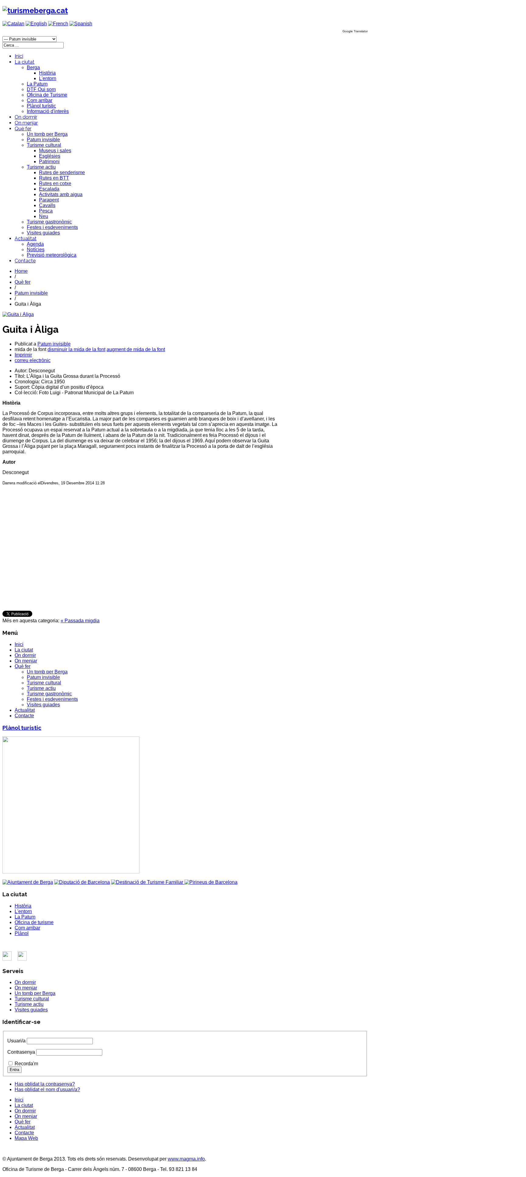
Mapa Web (26, 1138)
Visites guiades (43, 232)
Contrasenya (21, 1052)
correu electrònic (33, 360)
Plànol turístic (41, 105)
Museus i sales (55, 150)
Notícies (35, 249)
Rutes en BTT (54, 178)
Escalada (49, 188)
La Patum (37, 83)
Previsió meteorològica (51, 255)
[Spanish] (80, 23)
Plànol (22, 933)
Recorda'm (26, 1063)
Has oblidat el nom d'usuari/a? (47, 1089)
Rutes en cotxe (55, 183)
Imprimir (23, 354)
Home (21, 271)
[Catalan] (13, 23)
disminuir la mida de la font (76, 349)
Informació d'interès (48, 111)
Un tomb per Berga (47, 134)
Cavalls (47, 205)
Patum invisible (43, 139)
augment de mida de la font (136, 349)
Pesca (46, 210)
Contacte (25, 261)
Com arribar (39, 100)
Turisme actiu (41, 167)
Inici (19, 56)
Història (47, 73)
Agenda (35, 244)
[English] (36, 23)
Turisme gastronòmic (49, 221)
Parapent (49, 199)
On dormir (26, 117)
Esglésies (49, 156)
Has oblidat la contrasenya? (45, 1084)
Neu (43, 216)
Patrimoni (49, 161)
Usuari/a (16, 1040)
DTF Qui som (41, 89)
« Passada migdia (80, 620)
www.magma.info (186, 1158)
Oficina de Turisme (47, 94)
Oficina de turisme (34, 922)
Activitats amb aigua (60, 194)
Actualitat (26, 238)
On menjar (26, 123)
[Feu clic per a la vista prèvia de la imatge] (18, 314)
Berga (33, 67)
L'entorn (47, 78)
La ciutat (24, 62)
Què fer (23, 129)
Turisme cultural (44, 145)
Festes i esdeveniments (52, 227)
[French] (58, 23)
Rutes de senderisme (62, 172)
